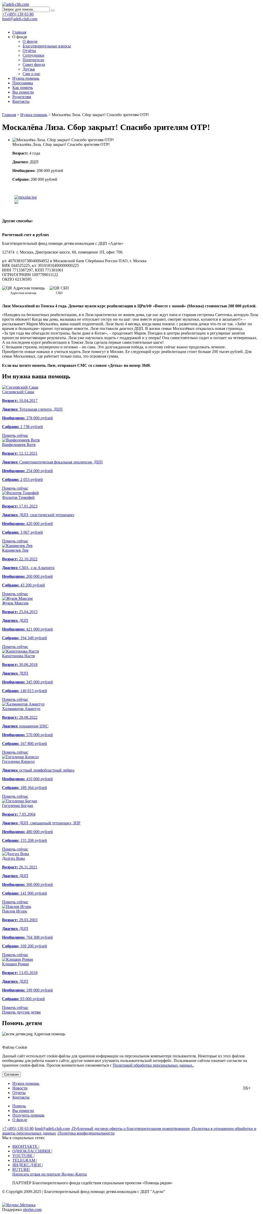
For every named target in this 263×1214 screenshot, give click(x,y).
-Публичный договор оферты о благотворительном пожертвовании (130, 1128)
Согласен (11, 1074)
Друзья (29, 69)
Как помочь (22, 87)
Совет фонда (34, 64)
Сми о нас (31, 74)
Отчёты (29, 50)
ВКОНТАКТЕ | (25, 1146)
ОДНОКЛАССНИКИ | (32, 1151)
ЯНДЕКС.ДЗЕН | (27, 1165)
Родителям (21, 97)
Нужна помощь (25, 78)
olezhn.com (32, 1209)
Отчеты (19, 1092)
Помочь (19, 1106)
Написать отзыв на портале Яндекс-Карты (49, 1174)
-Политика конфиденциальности (86, 1133)
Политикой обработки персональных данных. (153, 1065)
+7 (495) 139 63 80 (18, 1128)
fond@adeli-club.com (19, 19)
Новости (19, 1088)
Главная (19, 32)
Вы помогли (23, 92)
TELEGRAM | (24, 1160)
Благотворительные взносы (47, 46)
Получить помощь (28, 1115)
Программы (22, 83)
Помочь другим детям (21, 1012)
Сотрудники (33, 55)
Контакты (21, 101)
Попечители (33, 60)
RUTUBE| (21, 1169)
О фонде (30, 41)
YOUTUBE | (23, 1156)
